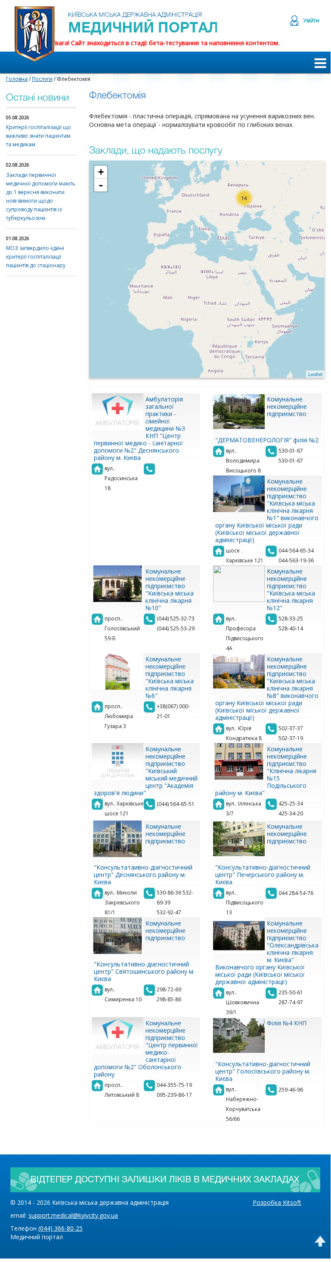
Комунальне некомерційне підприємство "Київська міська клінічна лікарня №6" (169, 677)
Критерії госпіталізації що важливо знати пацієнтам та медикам (38, 135)
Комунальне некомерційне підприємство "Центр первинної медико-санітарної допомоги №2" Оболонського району (146, 1048)
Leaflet (315, 373)
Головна (17, 79)
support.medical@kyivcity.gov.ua (73, 1215)
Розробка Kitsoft (277, 1202)
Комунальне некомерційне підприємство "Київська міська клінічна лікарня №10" (169, 589)
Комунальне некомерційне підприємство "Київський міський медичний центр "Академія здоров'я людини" (146, 771)
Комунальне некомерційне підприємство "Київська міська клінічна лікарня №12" (291, 589)
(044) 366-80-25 (60, 1228)
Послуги (42, 79)
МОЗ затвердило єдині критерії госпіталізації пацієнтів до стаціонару (35, 256)
